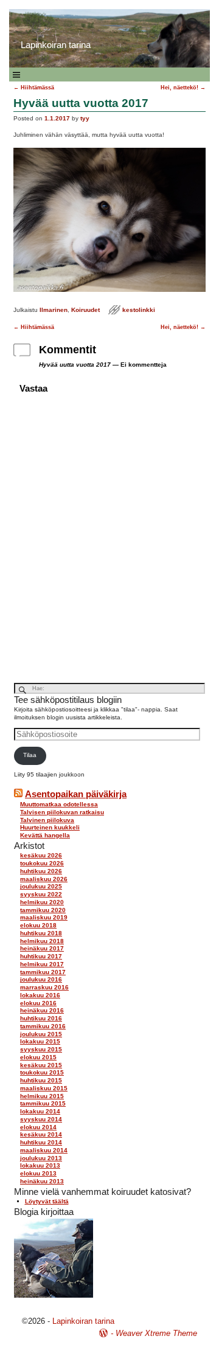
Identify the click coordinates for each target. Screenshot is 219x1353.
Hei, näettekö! (183, 88)
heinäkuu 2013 (42, 1181)
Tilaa (29, 755)
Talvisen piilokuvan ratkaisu (62, 812)
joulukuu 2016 (41, 979)
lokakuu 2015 (40, 1041)
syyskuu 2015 (41, 1049)
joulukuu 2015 (41, 1034)
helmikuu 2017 (42, 964)
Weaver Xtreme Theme (156, 1333)
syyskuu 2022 (41, 894)
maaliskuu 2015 (44, 1088)
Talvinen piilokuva (47, 820)
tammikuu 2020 (43, 910)
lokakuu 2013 (40, 1165)
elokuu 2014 (38, 1127)
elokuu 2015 (38, 1057)
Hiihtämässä (33, 88)
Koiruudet (85, 309)
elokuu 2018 (38, 925)
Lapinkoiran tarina (83, 1321)
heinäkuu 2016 (42, 1010)
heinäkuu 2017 (42, 948)
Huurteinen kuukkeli (50, 827)
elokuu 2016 (38, 1003)
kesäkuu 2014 (41, 1134)
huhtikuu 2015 (41, 1080)
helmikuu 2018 (42, 941)
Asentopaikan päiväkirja (76, 794)
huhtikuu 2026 (41, 871)
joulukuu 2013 (41, 1158)
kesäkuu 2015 (41, 1065)
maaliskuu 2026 (44, 879)
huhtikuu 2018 (41, 933)
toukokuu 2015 (42, 1072)
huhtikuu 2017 (41, 956)
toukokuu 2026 (42, 863)
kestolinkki (138, 309)
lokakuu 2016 (40, 995)
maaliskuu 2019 (44, 917)
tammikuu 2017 (43, 972)
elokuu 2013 (38, 1173)
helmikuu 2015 (42, 1096)
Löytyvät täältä (47, 1201)
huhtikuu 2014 (41, 1142)
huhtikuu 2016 (41, 1018)
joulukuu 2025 (41, 886)
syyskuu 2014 (41, 1119)
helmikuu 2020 (42, 902)
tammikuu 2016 (43, 1026)
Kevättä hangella (45, 835)
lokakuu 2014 (40, 1111)
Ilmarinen (54, 309)
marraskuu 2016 (44, 987)
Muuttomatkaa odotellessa (59, 804)
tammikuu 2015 (43, 1103)
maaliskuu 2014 (44, 1150)
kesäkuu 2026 (41, 855)
